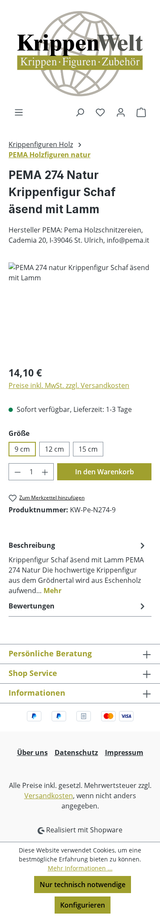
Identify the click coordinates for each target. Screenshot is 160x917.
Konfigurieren (82, 905)
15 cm (88, 449)
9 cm (22, 449)
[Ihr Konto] (121, 112)
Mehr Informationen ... (80, 868)
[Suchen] (80, 112)
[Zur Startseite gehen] (80, 53)
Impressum (124, 752)
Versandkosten (48, 795)
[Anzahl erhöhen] (45, 471)
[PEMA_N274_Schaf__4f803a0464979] (80, 310)
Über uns (32, 752)
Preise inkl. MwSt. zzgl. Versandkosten (69, 385)
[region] (80, 310)
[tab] (78, 567)
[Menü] (19, 112)
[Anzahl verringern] (17, 471)
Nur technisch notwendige (82, 884)
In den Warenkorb (104, 471)
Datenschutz (76, 752)
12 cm (54, 449)
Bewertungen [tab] (32, 606)
